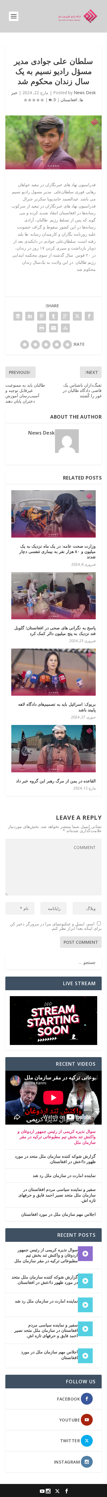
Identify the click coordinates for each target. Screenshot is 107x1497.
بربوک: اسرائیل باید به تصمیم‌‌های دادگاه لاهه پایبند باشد (57, 706)
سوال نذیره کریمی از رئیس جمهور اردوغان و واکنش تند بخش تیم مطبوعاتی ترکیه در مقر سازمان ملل (57, 1137)
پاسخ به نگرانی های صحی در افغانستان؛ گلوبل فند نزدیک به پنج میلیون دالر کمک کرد (55, 630)
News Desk (85, 92)
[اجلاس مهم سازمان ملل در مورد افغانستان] (85, 1355)
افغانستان (69, 99)
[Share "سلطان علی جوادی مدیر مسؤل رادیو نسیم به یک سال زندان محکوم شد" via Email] (53, 328)
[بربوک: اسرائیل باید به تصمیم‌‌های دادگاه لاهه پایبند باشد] (53, 672)
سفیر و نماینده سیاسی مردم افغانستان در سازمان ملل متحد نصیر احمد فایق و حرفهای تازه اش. (57, 1195)
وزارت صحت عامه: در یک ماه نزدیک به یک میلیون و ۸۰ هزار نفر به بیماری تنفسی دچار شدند (57, 551)
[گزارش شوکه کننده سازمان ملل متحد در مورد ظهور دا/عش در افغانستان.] (85, 1281)
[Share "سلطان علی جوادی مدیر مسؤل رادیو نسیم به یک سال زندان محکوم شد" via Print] (42, 328)
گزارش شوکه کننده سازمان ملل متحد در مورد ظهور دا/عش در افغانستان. (55, 1159)
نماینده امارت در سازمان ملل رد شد (64, 1175)
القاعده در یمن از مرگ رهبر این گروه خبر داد (56, 781)
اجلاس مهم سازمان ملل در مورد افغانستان (58, 1214)
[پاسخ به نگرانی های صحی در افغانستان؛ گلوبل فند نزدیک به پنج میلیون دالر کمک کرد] (53, 596)
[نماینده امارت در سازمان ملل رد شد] (85, 1304)
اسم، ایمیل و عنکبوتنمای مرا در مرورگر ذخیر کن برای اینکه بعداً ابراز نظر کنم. (56, 926)
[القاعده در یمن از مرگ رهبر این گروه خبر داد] (53, 748)
